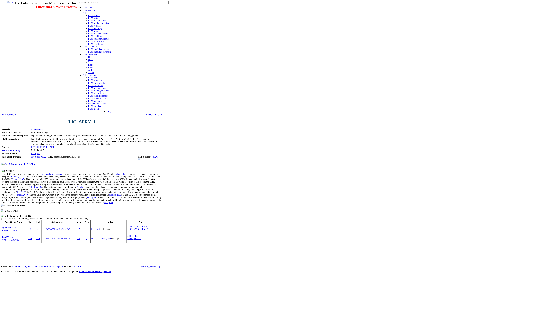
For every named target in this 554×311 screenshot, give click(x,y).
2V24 (137, 226)
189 (38, 238)
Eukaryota (35, 153)
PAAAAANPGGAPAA (58, 229)
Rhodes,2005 (36, 187)
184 (30, 238)
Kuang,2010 (92, 197)
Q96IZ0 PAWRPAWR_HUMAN (10, 229)
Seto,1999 (108, 202)
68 (30, 229)
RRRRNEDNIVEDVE (58, 238)
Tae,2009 (21, 192)
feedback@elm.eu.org (150, 266)
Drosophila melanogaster (101, 238)
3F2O (155, 157)
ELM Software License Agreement (95, 271)
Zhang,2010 (22, 195)
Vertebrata (81, 187)
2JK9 (130, 226)
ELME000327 (37, 129)
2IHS (130, 236)
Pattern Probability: (11, 150)
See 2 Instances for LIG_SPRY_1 (21, 164)
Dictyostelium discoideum (52, 174)
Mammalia (120, 174)
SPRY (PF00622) (39, 157)
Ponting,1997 (17, 176)
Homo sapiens (96, 229)
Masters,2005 (115, 195)
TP (78, 229)
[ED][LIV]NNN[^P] (42, 147)
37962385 (76, 266)
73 (38, 229)
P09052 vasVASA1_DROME (10, 238)
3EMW (145, 226)
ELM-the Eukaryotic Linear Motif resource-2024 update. (38, 266)
